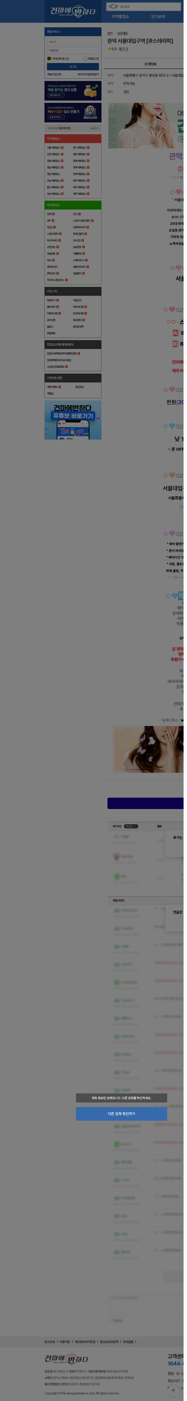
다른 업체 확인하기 (121, 1114)
